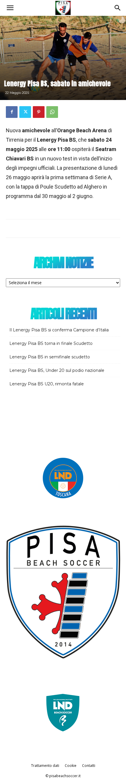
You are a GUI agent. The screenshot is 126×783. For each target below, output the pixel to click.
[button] (10, 8)
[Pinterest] (39, 112)
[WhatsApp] (52, 112)
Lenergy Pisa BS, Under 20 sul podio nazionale (56, 370)
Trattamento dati (45, 765)
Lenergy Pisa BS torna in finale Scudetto (51, 343)
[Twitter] (25, 112)
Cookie (70, 765)
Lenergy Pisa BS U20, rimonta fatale (46, 384)
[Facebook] (12, 112)
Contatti (88, 765)
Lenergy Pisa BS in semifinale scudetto (49, 357)
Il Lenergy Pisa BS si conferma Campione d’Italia (59, 330)
